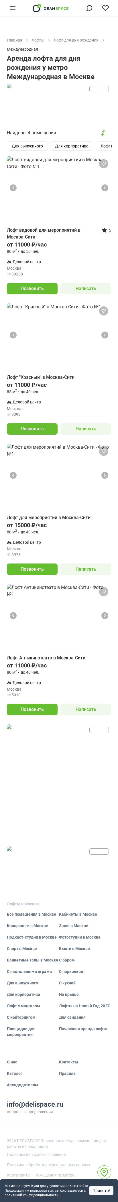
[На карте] (104, 1172)
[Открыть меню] (12, 8)
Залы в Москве (73, 925)
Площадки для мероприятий (21, 1031)
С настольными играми (29, 971)
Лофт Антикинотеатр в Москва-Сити (46, 658)
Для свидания (72, 1017)
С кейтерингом (21, 1017)
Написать (86, 288)
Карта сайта (18, 1175)
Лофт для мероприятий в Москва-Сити (49, 517)
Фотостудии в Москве (80, 937)
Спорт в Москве (22, 948)
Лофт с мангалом (23, 1006)
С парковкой (71, 971)
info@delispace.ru (35, 1104)
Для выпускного (22, 983)
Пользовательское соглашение (36, 1154)
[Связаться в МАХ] (89, 8)
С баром (67, 960)
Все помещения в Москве (31, 914)
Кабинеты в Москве (78, 914)
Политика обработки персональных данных (48, 1164)
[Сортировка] (103, 132)
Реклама (99, 89)
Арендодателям (22, 1085)
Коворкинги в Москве (27, 925)
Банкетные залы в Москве (32, 960)
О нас (12, 1062)
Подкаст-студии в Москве (32, 937)
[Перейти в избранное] (105, 8)
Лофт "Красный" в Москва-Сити (40, 377)
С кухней (67, 983)
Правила (67, 1073)
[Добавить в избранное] (103, 163)
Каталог (14, 1073)
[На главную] (51, 8)
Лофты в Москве (23, 904)
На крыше (69, 994)
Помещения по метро (54, 1175)
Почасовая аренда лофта (83, 1028)
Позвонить (32, 288)
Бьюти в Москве (74, 948)
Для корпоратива (23, 994)
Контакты (68, 1062)
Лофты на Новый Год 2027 (84, 1006)
